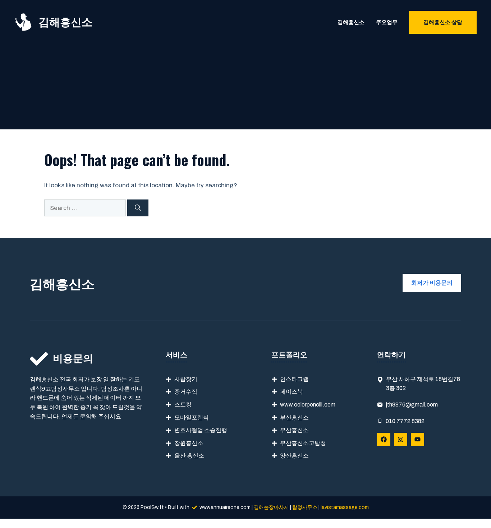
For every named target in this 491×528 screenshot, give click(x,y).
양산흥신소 (294, 456)
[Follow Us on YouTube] (417, 439)
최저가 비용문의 (432, 283)
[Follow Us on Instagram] (400, 439)
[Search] (137, 208)
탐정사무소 (304, 507)
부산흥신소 (294, 417)
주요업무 (387, 22)
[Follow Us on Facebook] (383, 439)
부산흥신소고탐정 (303, 443)
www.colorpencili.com (307, 404)
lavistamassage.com (345, 507)
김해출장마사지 (271, 507)
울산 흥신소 (189, 456)
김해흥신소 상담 (442, 22)
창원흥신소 (188, 443)
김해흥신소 (65, 22)
